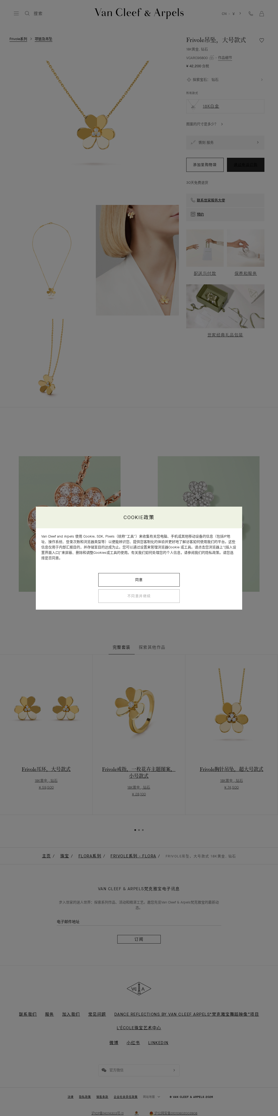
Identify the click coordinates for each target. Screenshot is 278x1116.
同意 (139, 579)
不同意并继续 (139, 596)
